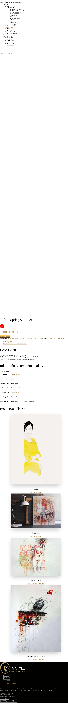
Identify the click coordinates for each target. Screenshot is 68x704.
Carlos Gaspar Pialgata (17, 11)
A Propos (6, 5)
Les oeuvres (6, 677)
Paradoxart (13, 24)
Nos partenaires (11, 25)
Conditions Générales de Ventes (8, 702)
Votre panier (6, 680)
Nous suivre (10, 45)
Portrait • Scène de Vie (57, 338)
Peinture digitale (12, 33)
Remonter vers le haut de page (8, 683)
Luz (11, 21)
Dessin (9, 28)
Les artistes (6, 676)
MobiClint (13, 22)
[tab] (35, 341)
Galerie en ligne (8, 27)
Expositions (10, 37)
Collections (10, 40)
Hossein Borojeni (15, 18)
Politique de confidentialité (7, 700)
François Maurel (15, 15)
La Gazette (6, 34)
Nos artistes (11, 8)
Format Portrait (15, 392)
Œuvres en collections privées (28, 338)
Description (7, 341)
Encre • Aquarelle (15, 374)
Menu (20, 2)
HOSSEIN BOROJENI (13, 338)
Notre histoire (11, 6)
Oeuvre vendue (5, 336)
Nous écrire (10, 43)
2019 (12, 379)
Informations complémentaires (15, 344)
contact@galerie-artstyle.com (7, 696)
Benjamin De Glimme (15, 9)
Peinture (9, 30)
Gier (11, 16)
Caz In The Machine (15, 12)
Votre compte (6, 679)
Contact (6, 42)
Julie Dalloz (13, 19)
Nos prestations (8, 36)
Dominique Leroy (15, 13)
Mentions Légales (4, 699)
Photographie (11, 31)
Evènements (10, 39)
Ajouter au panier (38, 584)
